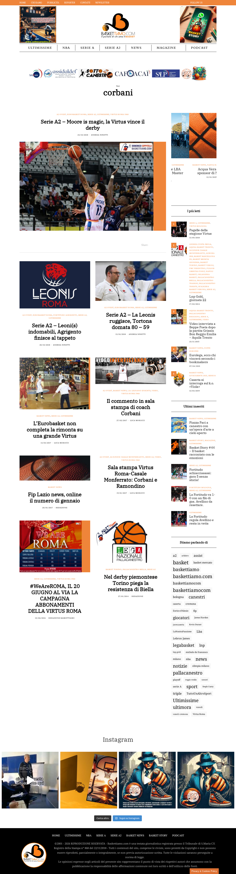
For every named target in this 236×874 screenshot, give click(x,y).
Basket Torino (114, 569)
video (155, 390)
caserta (177, 603)
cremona (191, 603)
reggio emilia (191, 679)
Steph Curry (208, 686)
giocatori (181, 617)
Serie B (212, 375)
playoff (176, 679)
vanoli (199, 707)
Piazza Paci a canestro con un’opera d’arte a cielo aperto (201, 428)
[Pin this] (164, 245)
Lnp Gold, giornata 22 (197, 298)
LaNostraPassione (182, 631)
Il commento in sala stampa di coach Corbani (131, 407)
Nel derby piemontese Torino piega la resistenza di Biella (130, 582)
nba (188, 659)
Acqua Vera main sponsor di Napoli (194, 171)
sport (191, 686)
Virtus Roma (199, 714)
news (201, 659)
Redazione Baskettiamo (62, 618)
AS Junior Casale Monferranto (127, 457)
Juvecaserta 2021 (198, 375)
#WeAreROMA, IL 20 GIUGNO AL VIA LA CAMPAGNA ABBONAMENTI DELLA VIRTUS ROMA (54, 598)
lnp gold (177, 652)
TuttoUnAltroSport (199, 693)
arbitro (185, 555)
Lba (199, 631)
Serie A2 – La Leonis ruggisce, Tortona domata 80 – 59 (130, 320)
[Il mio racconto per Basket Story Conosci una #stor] (147, 780)
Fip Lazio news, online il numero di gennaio (55, 497)
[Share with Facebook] (151, 245)
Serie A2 (113, 48)
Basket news (43, 416)
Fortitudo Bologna (200, 487)
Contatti (85, 2)
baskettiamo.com (192, 576)
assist (198, 555)
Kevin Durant (195, 624)
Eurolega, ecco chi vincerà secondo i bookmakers (202, 358)
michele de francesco (197, 652)
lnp (202, 645)
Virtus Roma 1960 (119, 114)
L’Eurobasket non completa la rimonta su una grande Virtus (55, 429)
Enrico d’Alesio (180, 610)
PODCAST (199, 48)
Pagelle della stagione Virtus (200, 231)
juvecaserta (178, 624)
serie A (177, 686)
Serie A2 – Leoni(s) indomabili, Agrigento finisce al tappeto (54, 331)
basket (180, 562)
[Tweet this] (155, 245)
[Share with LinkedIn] (159, 245)
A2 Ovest (61, 114)
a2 (175, 555)
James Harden (201, 617)
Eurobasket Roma (77, 114)
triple (177, 693)
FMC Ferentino (197, 268)
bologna (178, 597)
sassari (205, 679)
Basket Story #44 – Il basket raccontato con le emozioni (202, 453)
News (136, 48)
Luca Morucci (61, 443)
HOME (56, 835)
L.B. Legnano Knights (139, 390)
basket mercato (202, 562)
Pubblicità (53, 2)
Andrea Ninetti (99, 135)
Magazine (166, 48)
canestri (197, 597)
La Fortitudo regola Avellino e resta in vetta (201, 520)
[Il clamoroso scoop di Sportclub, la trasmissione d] (30, 780)
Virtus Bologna (198, 226)
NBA (66, 48)
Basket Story (196, 440)
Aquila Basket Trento (201, 247)
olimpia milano (200, 665)
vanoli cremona (180, 714)
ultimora (182, 707)
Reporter (69, 2)
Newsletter (102, 2)
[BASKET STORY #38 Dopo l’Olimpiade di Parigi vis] (88, 780)
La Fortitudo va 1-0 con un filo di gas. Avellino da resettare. (202, 500)
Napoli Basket (197, 165)
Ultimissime (40, 48)
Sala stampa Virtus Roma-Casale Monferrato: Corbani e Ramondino (130, 476)
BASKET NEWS (135, 835)
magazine (210, 440)
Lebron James (181, 638)
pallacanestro (187, 672)
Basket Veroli (206, 265)
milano (177, 659)
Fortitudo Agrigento (65, 315)
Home (23, 2)
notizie (180, 665)
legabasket (183, 645)
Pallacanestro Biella (134, 569)
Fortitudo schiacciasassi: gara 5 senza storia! (200, 475)
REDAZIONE (61, 508)
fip (195, 610)
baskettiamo (186, 569)
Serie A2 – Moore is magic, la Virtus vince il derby (93, 124)
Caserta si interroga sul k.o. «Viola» (201, 383)
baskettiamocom (187, 583)
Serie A (87, 48)
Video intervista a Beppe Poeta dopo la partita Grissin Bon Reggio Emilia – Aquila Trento (202, 330)
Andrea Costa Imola (200, 244)
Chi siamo (36, 2)
